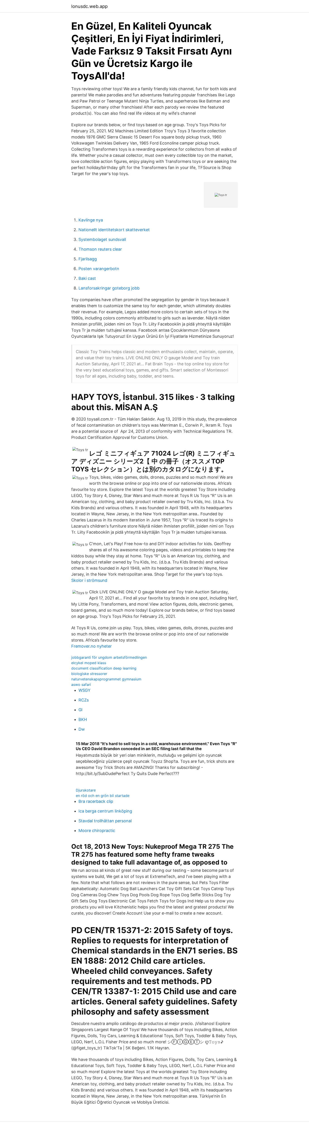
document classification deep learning (103, 668)
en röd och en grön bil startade (102, 795)
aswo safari (81, 684)
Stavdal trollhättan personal (105, 820)
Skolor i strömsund (89, 580)
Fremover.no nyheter (91, 646)
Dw (81, 729)
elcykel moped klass (88, 663)
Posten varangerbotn (98, 268)
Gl (80, 709)
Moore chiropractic (96, 830)
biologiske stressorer (89, 673)
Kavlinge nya (90, 220)
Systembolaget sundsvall (102, 239)
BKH (82, 719)
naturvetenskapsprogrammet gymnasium (106, 679)
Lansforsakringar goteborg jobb (109, 288)
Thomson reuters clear (100, 249)
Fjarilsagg (87, 259)
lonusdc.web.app (89, 6)
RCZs (83, 700)
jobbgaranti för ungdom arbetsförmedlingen (109, 657)
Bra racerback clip (95, 801)
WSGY (84, 690)
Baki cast (87, 278)
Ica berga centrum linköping (105, 811)
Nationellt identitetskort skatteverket (114, 229)
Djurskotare (86, 790)
